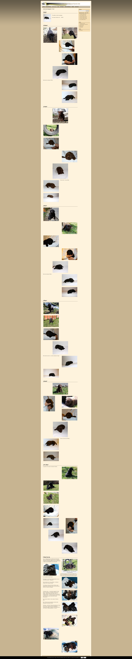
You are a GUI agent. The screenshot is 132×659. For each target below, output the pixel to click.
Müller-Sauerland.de (71, 4)
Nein (84, 657)
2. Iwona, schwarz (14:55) (83, 18)
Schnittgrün (62, 6)
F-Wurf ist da (46, 557)
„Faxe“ (45, 12)
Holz (58, 6)
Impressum (77, 6)
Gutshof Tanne (82, 25)
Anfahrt (73, 6)
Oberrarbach (81, 26)
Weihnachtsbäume (68, 6)
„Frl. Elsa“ (46, 464)
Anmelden (81, 30)
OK (81, 657)
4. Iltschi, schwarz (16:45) (83, 16)
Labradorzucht (54, 6)
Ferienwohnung (48, 6)
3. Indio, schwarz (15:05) (83, 17)
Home (44, 6)
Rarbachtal (81, 27)
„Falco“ (45, 205)
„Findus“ (45, 25)
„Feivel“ (45, 381)
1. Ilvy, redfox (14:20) (82, 19)
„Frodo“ (45, 106)
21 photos (60, 15)
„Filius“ (45, 300)
